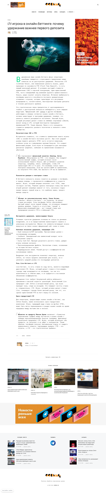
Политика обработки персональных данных (53, 481)
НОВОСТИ (10, 387)
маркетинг (28, 335)
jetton (42, 112)
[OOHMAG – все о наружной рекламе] (53, 4)
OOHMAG (15, 31)
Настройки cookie (7, 490)
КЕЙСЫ (55, 387)
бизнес (23, 335)
